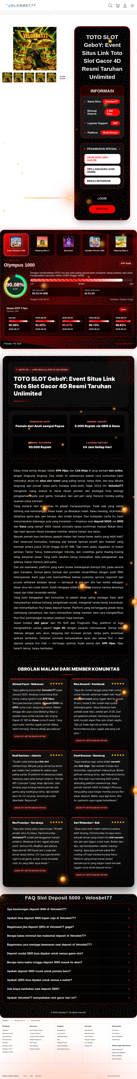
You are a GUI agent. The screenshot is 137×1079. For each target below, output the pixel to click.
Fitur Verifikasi (89, 1042)
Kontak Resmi (116, 1039)
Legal (31, 1075)
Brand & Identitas (116, 1059)
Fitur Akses (115, 1030)
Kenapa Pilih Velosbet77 (118, 1052)
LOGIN (102, 198)
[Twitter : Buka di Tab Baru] (126, 1076)
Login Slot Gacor (7, 1036)
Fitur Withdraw (34, 1046)
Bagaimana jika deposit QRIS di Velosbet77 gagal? (68, 927)
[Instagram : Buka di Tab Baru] (130, 1076)
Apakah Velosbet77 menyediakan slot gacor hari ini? (68, 998)
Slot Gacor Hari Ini (7, 1033)
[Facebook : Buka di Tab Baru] (122, 1076)
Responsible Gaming (63, 1049)
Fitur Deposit (33, 1042)
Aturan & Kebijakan (117, 1036)
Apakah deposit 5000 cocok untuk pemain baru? (68, 971)
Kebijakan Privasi (62, 1042)
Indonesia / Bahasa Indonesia (10, 1075)
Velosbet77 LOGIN (7, 1052)
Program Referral (35, 1049)
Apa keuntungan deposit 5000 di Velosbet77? (68, 909)
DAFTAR (102, 209)
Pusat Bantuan (61, 1030)
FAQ (58, 1039)
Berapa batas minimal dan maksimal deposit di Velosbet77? (68, 936)
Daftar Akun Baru (89, 1033)
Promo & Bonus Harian (36, 1030)
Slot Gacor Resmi (7, 1046)
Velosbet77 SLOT (7, 1049)
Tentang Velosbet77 (117, 1049)
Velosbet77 (5, 1030)
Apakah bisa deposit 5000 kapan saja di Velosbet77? (68, 918)
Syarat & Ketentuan (62, 1046)
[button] (117, 5)
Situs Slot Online (7, 1039)
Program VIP (88, 1046)
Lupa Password (89, 1036)
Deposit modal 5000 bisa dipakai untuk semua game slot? (68, 953)
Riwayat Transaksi (90, 1039)
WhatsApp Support (62, 1036)
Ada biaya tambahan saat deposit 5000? (68, 989)
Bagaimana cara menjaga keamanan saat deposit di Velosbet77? (68, 945)
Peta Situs (38, 1075)
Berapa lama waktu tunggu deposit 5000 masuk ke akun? (68, 962)
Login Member (89, 1030)
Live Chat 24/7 (61, 1033)
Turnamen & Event (35, 1033)
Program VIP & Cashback (37, 1036)
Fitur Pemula (115, 1033)
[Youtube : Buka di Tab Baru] (133, 1076)
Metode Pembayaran (35, 1039)
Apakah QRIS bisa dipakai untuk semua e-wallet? (68, 980)
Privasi (25, 1075)
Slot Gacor (5, 1042)
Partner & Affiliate (117, 1055)
